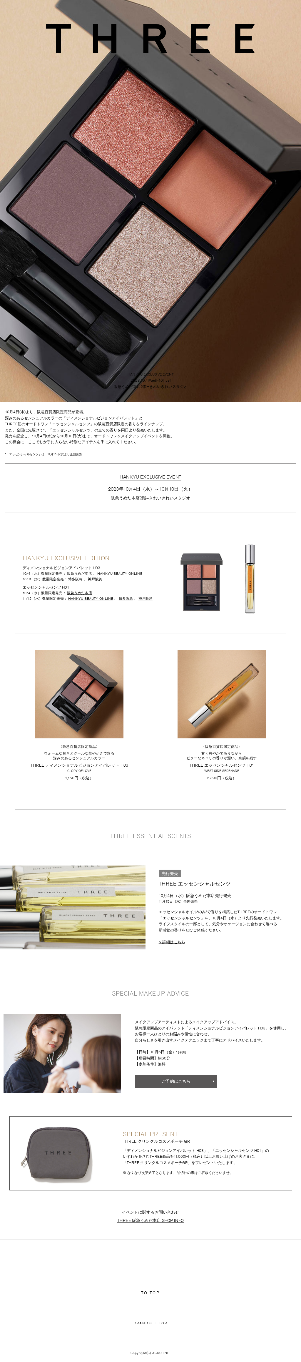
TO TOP (150, 1292)
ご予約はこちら (176, 1081)
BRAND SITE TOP (150, 1323)
